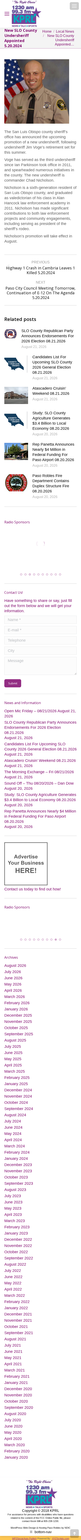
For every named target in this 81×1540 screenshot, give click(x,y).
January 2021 (16, 1383)
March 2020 (14, 1445)
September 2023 (18, 1183)
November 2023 (18, 1171)
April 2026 (13, 990)
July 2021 (12, 1345)
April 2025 (13, 1065)
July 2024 (12, 1121)
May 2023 (12, 1208)
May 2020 (12, 1432)
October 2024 (16, 1102)
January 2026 (16, 1009)
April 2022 (13, 1289)
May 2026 (12, 984)
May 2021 (12, 1358)
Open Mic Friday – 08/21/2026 (30, 710)
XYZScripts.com (60, 1538)
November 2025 (18, 1021)
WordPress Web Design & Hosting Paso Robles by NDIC (40, 1527)
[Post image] (10, 333)
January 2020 (16, 1457)
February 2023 (17, 1227)
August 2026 (15, 965)
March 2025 (14, 1071)
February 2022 (17, 1302)
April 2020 (13, 1439)
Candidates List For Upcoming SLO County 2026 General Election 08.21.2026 (52, 365)
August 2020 (15, 1414)
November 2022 (18, 1246)
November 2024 (18, 1096)
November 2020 (18, 1395)
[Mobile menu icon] (74, 6)
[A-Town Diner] (24, 544)
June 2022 (13, 1277)
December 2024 (18, 1090)
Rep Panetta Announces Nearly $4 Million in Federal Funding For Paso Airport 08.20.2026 (53, 452)
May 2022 (12, 1283)
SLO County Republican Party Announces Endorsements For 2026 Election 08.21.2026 (47, 336)
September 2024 (18, 1109)
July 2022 (12, 1270)
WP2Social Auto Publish (24, 1538)
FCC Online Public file (51, 1517)
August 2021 (15, 1339)
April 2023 (13, 1214)
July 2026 (12, 972)
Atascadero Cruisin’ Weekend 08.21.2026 (50, 391)
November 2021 (18, 1320)
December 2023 (18, 1165)
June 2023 (13, 1202)
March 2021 (14, 1370)
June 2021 (13, 1351)
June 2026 (13, 978)
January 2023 (16, 1233)
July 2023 (12, 1196)
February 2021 (17, 1376)
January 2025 (16, 1084)
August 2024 (15, 1115)
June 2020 (13, 1426)
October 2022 (16, 1252)
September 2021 (18, 1333)
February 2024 (17, 1152)
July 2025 (12, 1046)
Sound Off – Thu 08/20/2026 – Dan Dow (39, 783)
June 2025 (13, 1053)
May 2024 (12, 1133)
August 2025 (15, 1040)
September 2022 (18, 1258)
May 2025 (12, 1059)
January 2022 (16, 1308)
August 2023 (15, 1190)
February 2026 (17, 1003)
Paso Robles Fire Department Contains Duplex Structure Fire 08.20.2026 (50, 483)
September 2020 (18, 1407)
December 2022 (18, 1239)
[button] (21, 574)
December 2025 (18, 1015)
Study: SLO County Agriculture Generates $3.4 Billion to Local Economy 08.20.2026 (51, 421)
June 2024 (13, 1127)
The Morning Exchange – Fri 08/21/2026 (39, 771)
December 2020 (18, 1389)
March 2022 (14, 1295)
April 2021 (13, 1364)
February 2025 (17, 1077)
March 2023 (14, 1221)
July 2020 (12, 1420)
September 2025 (18, 1034)
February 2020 (17, 1451)
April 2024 (13, 1140)
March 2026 (14, 997)
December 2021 (18, 1314)
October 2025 (16, 1028)
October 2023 (16, 1177)
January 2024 (16, 1158)
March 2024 (14, 1146)
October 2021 (16, 1326)
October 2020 (16, 1401)
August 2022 (15, 1264)
